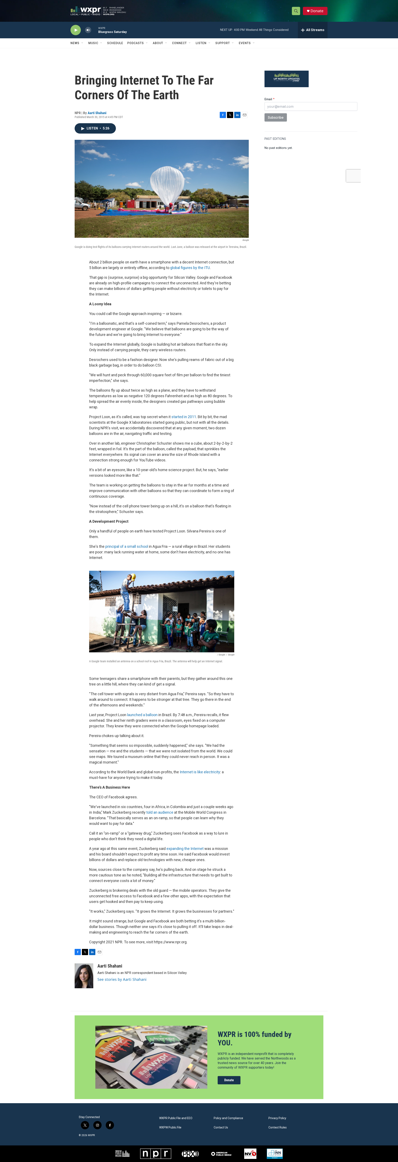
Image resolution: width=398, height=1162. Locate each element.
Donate (317, 11)
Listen (201, 43)
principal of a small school (126, 546)
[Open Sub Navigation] (82, 43)
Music (93, 43)
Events (245, 43)
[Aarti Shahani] (84, 975)
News (74, 43)
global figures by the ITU (190, 267)
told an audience (159, 812)
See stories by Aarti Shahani (122, 979)
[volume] (88, 30)
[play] (75, 30)
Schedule (115, 43)
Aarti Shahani (97, 113)
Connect (179, 43)
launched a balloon (142, 715)
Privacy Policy (277, 1118)
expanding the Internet (185, 848)
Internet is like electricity (200, 772)
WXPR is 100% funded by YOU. (254, 1038)
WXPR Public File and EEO (175, 1118)
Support (222, 43)
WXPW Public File (170, 1127)
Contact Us (221, 1127)
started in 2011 (183, 417)
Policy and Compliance (228, 1118)
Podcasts (135, 43)
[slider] (94, 30)
